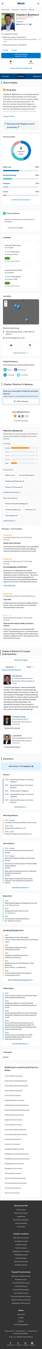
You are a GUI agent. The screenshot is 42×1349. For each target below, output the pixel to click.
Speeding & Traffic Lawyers (21, 1303)
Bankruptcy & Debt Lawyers (21, 1276)
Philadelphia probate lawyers (14, 1163)
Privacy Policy (20, 1331)
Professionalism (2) (13, 509)
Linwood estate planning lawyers (15, 1129)
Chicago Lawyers (21, 1244)
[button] (26, 320)
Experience (37, 76)
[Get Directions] (30, 345)
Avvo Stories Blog (21, 1223)
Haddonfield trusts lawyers (13, 1120)
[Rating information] (30, 24)
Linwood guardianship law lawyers (16, 1134)
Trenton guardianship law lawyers (16, 1183)
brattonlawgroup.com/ (15, 338)
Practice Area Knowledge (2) (16, 503)
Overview (5, 76)
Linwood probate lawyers (13, 1139)
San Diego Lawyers (21, 1265)
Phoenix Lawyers (21, 1258)
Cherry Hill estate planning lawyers (16, 1081)
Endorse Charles (21, 660)
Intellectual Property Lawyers (21, 1300)
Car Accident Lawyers (21, 1293)
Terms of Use (9, 1331)
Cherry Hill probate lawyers (13, 1090)
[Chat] (11, 345)
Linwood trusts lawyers (12, 1144)
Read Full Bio (9, 116)
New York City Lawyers (21, 1238)
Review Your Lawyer (21, 1213)
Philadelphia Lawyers (21, 1255)
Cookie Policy (31, 1331)
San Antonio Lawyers (21, 1261)
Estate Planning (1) (26, 475)
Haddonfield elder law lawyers (14, 1100)
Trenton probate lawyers (13, 1188)
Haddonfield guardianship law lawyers (17, 1110)
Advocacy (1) (30, 509)
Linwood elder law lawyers (13, 1125)
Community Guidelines (20, 1333)
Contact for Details (15, 228)
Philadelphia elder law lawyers (14, 1149)
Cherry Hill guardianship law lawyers (16, 1086)
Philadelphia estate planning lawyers (17, 1154)
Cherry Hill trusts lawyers (13, 1095)
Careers (21, 1318)
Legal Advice (21, 1216)
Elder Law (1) (10, 475)
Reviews (21, 76)
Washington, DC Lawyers (21, 1251)
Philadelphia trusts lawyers (13, 1168)
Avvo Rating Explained (21, 1324)
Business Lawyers (21, 1279)
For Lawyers (21, 1226)
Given (30, 667)
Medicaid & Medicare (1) (14, 481)
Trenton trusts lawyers (12, 1193)
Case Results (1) (11, 515)
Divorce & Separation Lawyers (21, 1296)
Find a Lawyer (21, 1210)
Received (11, 667)
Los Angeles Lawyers (21, 1241)
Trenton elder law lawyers (13, 1173)
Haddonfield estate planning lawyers (17, 1105)
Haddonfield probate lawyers (14, 1115)
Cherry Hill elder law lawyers (14, 1076)
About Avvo (21, 1314)
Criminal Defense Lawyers (21, 1283)
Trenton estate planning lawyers (15, 1178)
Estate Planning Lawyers (21, 1289)
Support (21, 1321)
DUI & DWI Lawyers (21, 1286)
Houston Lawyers (21, 1248)
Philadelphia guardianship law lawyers (17, 1159)
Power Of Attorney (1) (14, 487)
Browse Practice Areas (21, 1220)
